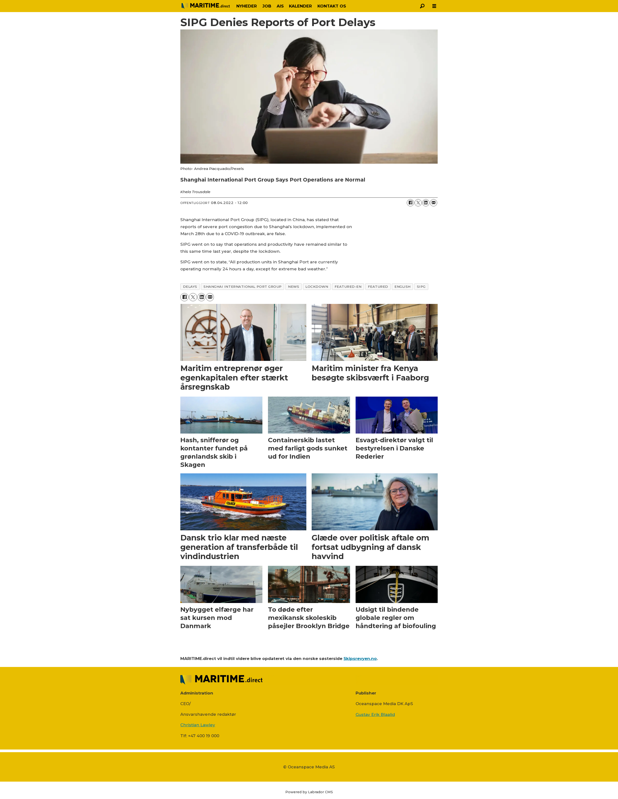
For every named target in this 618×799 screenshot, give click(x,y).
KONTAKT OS (331, 6)
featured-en (348, 286)
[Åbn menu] (434, 6)
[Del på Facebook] (410, 202)
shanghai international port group (243, 286)
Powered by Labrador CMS (309, 792)
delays (190, 286)
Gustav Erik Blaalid (375, 714)
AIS (280, 6)
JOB (266, 6)
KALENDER (300, 6)
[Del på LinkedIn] (425, 202)
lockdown (316, 286)
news (293, 286)
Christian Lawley (197, 724)
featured (378, 286)
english (402, 286)
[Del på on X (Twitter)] (418, 202)
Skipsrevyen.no (360, 658)
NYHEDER (246, 6)
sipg (421, 286)
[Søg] (422, 6)
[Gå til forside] (206, 6)
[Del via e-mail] (433, 202)
